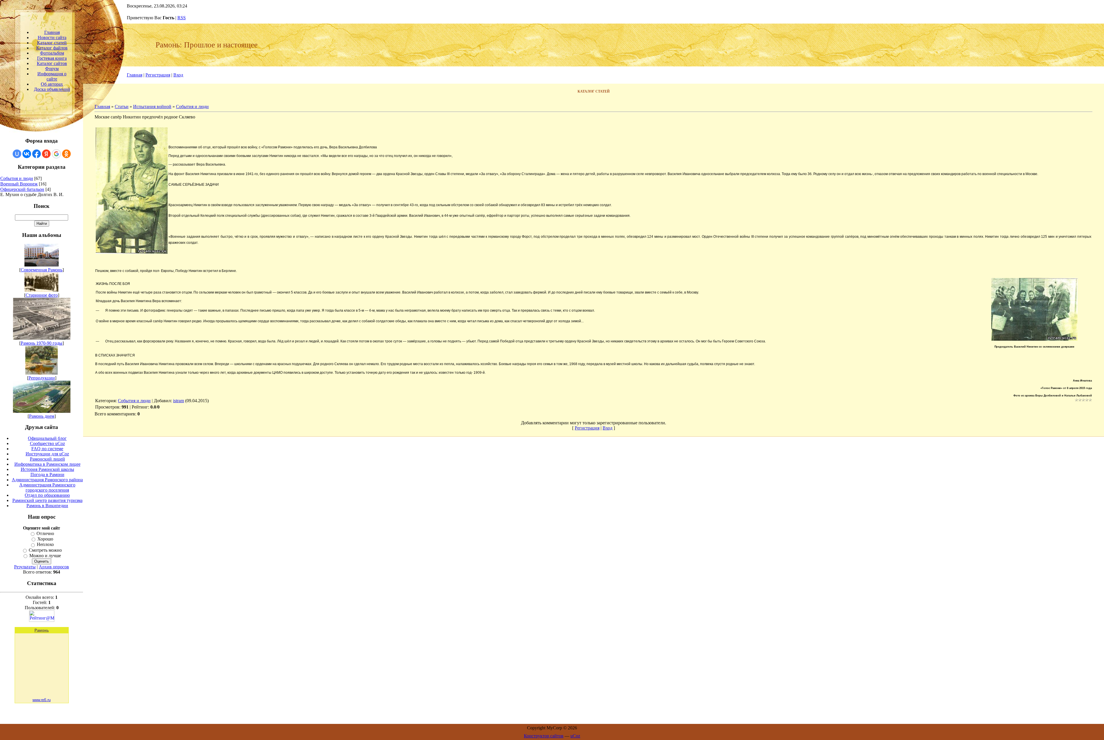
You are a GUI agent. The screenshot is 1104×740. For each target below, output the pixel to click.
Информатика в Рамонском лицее (47, 464)
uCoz (575, 735)
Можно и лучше (45, 555)
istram (178, 400)
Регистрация (157, 74)
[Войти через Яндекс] (46, 153)
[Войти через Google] (56, 153)
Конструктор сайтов (544, 735)
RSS (181, 17)
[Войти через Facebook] (36, 153)
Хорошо (45, 538)
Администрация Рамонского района (47, 479)
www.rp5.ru (41, 700)
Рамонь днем (41, 416)
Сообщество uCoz (47, 443)
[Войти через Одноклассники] (66, 153)
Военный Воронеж (19, 183)
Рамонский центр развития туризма (47, 500)
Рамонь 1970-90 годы (41, 343)
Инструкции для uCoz (47, 453)
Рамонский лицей (47, 459)
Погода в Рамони (47, 474)
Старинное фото (42, 295)
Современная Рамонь (41, 269)
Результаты (25, 566)
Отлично (45, 533)
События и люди (16, 178)
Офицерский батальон (22, 189)
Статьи (122, 106)
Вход (178, 74)
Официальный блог (47, 438)
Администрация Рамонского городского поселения (47, 487)
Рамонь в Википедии (47, 505)
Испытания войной (152, 106)
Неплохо (45, 544)
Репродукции (41, 377)
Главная (134, 74)
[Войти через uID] (17, 153)
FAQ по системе (47, 448)
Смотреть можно (45, 550)
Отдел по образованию (47, 495)
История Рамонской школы (47, 469)
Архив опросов (54, 566)
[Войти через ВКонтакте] (26, 153)
